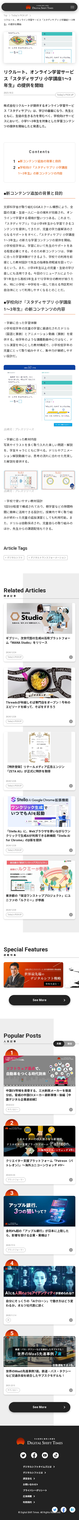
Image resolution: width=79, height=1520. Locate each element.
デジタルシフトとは (33, 1473)
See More (39, 1000)
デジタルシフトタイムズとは (37, 1467)
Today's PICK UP (65, 95)
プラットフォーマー (16, 1180)
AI (8, 1320)
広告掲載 (27, 1496)
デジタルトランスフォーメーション (48, 557)
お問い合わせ (29, 1484)
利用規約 (27, 1502)
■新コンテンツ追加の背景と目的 (39, 161)
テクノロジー (13, 1110)
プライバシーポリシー (34, 1490)
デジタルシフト (15, 557)
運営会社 (27, 1479)
